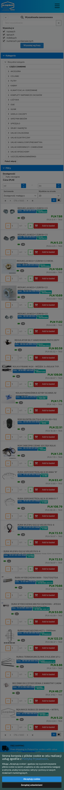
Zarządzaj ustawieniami (31, 785)
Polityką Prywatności (35, 759)
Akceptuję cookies (31, 779)
